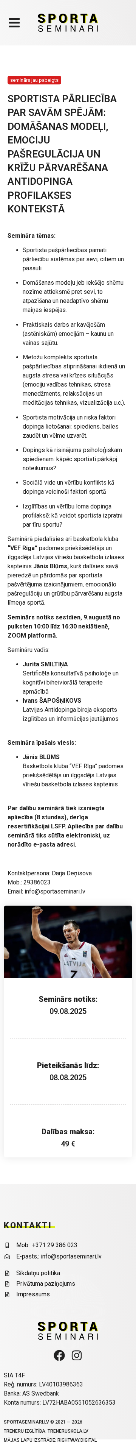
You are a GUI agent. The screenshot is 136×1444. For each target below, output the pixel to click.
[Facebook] (59, 1355)
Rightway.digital (77, 1440)
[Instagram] (77, 1355)
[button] (14, 23)
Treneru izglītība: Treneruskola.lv (46, 1431)
